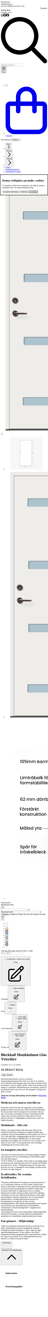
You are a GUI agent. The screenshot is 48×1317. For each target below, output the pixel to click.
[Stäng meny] (20, 140)
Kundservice (5, 2)
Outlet (8, 167)
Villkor (21, 1278)
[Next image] (2, 434)
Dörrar (9, 144)
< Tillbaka (14, 140)
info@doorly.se (6, 4)
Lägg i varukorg (7, 1075)
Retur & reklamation (22, 1280)
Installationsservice (12, 169)
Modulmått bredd (7, 905)
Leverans (11, 1280)
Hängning (5, 914)
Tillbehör (9, 159)
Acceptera (33, 192)
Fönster (9, 151)
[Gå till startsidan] (24, 81)
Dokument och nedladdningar (11, 1250)
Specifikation (6, 1243)
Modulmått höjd (7, 912)
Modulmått (10, 1278)
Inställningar (24, 192)
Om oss (16, 1278)
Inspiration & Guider (13, 171)
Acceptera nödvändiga (10, 192)
